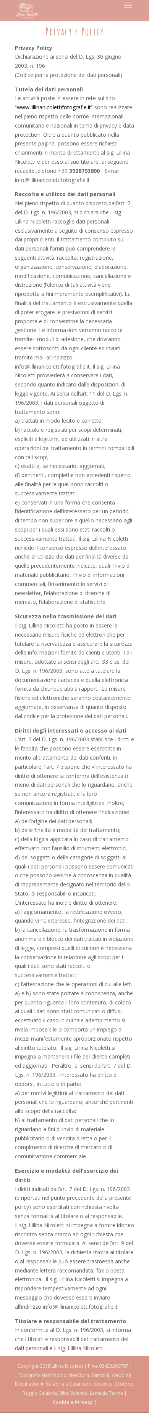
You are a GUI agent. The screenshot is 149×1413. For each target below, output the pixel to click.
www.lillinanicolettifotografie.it (54, 107)
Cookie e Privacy (73, 1402)
